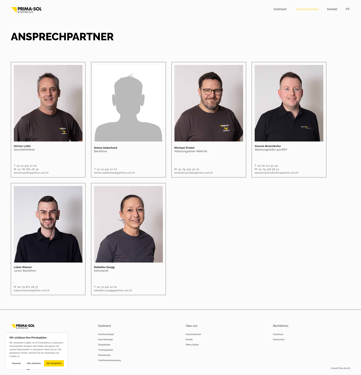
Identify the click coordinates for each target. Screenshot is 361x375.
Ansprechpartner (307, 9)
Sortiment (280, 9)
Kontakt (332, 9)
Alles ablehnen (34, 363)
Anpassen (16, 363)
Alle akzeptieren (54, 363)
